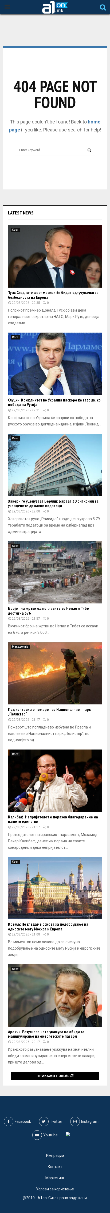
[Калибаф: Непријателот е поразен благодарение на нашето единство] (55, 781)
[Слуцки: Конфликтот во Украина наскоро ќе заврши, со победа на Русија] (55, 364)
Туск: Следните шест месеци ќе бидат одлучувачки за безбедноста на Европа (53, 295)
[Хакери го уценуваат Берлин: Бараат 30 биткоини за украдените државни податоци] (55, 465)
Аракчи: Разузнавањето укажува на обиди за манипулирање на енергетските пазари (46, 1034)
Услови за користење (55, 1189)
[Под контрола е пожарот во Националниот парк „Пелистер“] (55, 673)
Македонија (20, 646)
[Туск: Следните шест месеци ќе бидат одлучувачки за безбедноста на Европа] (55, 256)
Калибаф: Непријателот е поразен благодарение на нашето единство (53, 819)
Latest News (21, 213)
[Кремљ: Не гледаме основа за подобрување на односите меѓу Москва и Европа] (55, 888)
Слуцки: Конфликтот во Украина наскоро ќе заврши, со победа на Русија (54, 402)
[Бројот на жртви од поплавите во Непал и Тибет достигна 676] (55, 572)
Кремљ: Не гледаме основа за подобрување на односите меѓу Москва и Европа (48, 926)
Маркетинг (55, 1178)
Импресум (55, 1155)
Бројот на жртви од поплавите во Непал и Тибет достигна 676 (49, 611)
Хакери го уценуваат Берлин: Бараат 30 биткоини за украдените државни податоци (53, 503)
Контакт (55, 1167)
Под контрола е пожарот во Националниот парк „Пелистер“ (49, 712)
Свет (15, 229)
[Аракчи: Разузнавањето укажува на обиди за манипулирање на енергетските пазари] (55, 995)
